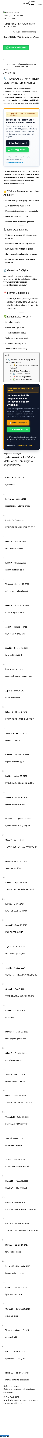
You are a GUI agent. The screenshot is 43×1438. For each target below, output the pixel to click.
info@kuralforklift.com (15, 162)
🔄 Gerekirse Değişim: (20, 374)
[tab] (11, 64)
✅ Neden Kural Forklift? (21, 379)
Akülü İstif (18, 16)
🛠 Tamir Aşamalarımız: (20, 371)
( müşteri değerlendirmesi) (24, 32)
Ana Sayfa (7, 16)
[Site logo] (12, 3)
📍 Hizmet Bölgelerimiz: (20, 377)
